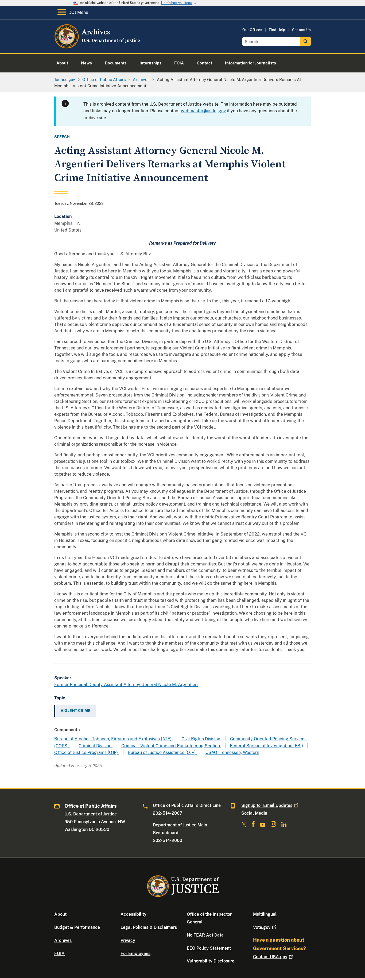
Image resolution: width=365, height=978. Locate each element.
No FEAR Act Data (205, 935)
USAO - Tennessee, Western (232, 752)
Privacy (128, 940)
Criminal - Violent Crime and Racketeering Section (171, 745)
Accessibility (133, 914)
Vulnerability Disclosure (210, 961)
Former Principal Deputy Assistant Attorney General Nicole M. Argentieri (126, 684)
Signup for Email (266, 805)
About (60, 914)
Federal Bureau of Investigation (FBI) (266, 745)
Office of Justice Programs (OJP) (86, 752)
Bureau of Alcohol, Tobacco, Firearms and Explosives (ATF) (113, 738)
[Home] (97, 47)
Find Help (277, 30)
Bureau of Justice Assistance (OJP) (162, 752)
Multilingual (265, 914)
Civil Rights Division (201, 738)
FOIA (59, 953)
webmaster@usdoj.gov (203, 110)
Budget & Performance (77, 927)
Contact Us (301, 30)
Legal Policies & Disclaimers (149, 927)
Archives (63, 940)
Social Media (254, 813)
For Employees (135, 953)
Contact (270, 956)
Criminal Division (95, 745)
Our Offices (252, 30)
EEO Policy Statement (209, 948)
